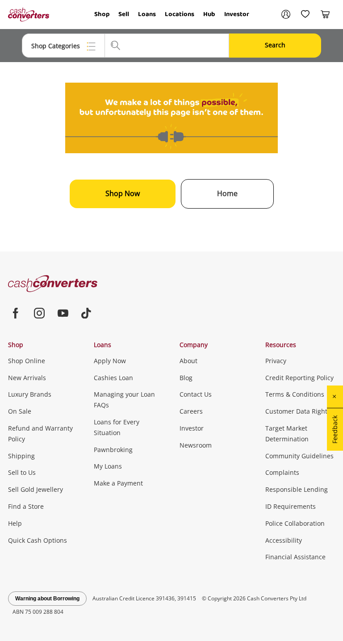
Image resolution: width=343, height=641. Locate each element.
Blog (186, 377)
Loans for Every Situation (116, 427)
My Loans (108, 466)
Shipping (21, 456)
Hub (209, 14)
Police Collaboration (295, 523)
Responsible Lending (296, 489)
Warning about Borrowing (47, 598)
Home (227, 193)
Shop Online (26, 360)
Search (275, 45)
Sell (123, 14)
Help (15, 523)
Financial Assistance (295, 557)
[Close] (335, 396)
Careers (191, 411)
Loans (147, 14)
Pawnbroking (113, 449)
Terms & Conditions (294, 394)
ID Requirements (290, 506)
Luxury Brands (29, 394)
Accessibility (283, 540)
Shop (101, 14)
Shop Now (122, 193)
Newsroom (196, 445)
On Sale (19, 411)
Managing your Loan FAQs (124, 399)
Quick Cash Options (37, 540)
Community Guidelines (299, 456)
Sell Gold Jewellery (35, 489)
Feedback (334, 429)
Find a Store (26, 506)
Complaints (282, 472)
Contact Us (196, 394)
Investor (236, 14)
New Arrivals (27, 377)
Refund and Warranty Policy (40, 433)
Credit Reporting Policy (299, 377)
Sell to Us (22, 472)
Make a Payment (118, 483)
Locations (179, 14)
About (188, 360)
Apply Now (110, 360)
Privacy (275, 360)
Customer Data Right (296, 411)
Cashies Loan (113, 377)
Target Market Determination (287, 433)
